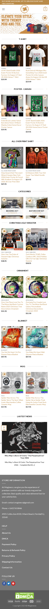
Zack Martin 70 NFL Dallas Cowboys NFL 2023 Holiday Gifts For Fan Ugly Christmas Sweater (36, 257)
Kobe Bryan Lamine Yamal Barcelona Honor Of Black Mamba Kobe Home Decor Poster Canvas (11, 124)
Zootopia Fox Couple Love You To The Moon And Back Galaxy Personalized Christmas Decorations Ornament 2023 (36, 306)
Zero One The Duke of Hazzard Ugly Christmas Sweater (10, 256)
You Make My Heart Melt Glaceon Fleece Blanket (35, 353)
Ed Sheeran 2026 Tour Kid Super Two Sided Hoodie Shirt (36, 175)
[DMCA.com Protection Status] (24, 595)
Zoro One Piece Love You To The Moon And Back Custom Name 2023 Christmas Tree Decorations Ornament (12, 305)
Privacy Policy (8, 556)
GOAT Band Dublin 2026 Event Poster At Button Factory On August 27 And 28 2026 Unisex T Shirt (11, 74)
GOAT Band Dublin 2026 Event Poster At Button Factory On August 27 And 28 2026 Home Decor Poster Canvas (37, 125)
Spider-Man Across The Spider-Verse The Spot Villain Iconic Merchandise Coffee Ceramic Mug (12, 401)
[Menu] (3, 9)
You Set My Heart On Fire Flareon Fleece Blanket (11, 353)
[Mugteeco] (24, 9)
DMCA (5, 538)
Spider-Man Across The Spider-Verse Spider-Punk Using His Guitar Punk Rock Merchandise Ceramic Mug (36, 401)
